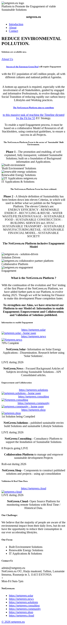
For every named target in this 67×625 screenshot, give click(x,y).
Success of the (12, 66)
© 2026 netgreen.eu (13, 621)
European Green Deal (29, 66)
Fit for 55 (29, 118)
